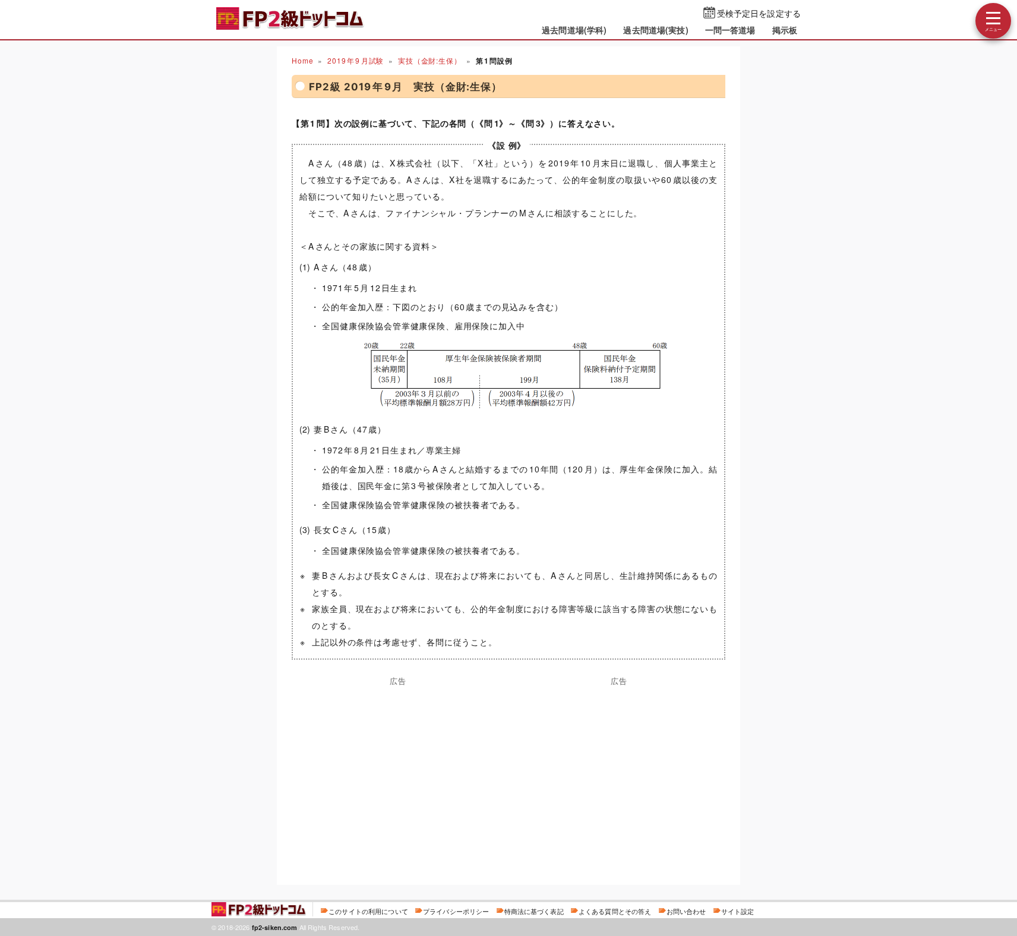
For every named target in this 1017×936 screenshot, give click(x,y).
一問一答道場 (730, 30)
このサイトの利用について (368, 911)
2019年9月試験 (355, 60)
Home (302, 60)
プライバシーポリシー (456, 911)
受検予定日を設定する (759, 13)
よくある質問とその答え (615, 911)
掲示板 (784, 30)
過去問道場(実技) (655, 30)
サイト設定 (737, 911)
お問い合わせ (686, 911)
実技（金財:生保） (430, 60)
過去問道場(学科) (574, 30)
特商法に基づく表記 (534, 911)
